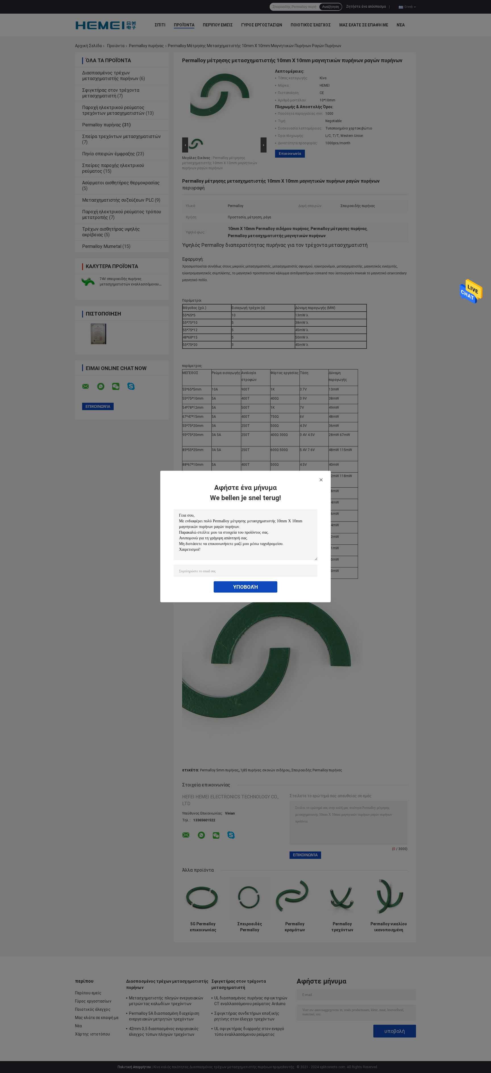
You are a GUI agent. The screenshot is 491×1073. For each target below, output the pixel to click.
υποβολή (245, 587)
